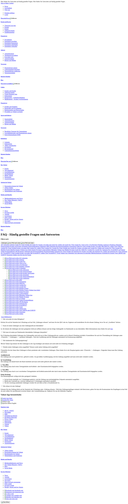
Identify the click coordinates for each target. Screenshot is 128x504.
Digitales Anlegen (103, 245)
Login (6, 14)
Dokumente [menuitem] (7, 422)
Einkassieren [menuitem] (8, 96)
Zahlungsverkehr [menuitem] (9, 30)
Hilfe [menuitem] (5, 414)
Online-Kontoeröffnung (8, 251)
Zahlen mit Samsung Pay (110, 251)
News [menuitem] (6, 211)
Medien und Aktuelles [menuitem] (6, 194)
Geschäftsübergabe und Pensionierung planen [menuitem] (17, 133)
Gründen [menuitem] (7, 142)
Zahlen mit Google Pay (105, 248)
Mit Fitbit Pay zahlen (108, 246)
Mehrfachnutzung (96, 253)
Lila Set (19, 255)
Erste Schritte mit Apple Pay (30, 245)
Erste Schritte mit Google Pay (68, 248)
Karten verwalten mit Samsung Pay (92, 251)
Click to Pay (85, 245)
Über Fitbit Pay (118, 246)
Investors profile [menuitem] (9, 212)
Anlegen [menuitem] (3, 50)
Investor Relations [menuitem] (5, 207)
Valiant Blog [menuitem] (8, 202)
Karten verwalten (96, 246)
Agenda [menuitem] (6, 214)
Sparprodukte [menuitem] (8, 119)
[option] (16, 258)
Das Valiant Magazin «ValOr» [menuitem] (13, 200)
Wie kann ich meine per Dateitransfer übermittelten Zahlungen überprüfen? (25, 332)
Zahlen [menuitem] (2, 87)
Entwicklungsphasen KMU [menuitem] (12, 135)
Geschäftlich (8, 8)
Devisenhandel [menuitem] (8, 149)
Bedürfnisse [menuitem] (4, 138)
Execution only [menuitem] (8, 57)
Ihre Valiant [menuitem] (4, 165)
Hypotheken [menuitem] (8, 39)
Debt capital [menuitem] (8, 217)
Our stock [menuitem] (7, 221)
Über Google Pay (117, 248)
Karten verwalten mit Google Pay (87, 248)
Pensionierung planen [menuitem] (10, 68)
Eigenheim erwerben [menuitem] (10, 41)
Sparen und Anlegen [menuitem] (6, 115)
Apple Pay (18, 245)
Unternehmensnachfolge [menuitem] (11, 150)
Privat (6, 6)
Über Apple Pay (76, 245)
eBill (47, 246)
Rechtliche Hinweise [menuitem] (10, 417)
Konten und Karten (16, 246)
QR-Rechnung (19, 251)
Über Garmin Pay (46, 248)
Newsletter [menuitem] (7, 412)
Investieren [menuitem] (7, 147)
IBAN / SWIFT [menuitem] (9, 410)
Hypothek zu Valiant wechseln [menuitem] (13, 112)
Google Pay (56, 248)
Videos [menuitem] (6, 426)
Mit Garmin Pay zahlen (34, 248)
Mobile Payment (70, 250)
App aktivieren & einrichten (82, 253)
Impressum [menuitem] (7, 421)
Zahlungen (4, 243)
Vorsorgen (9, 255)
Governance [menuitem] (8, 216)
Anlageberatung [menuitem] (9, 53)
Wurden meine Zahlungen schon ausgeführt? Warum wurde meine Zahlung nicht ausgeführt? (30, 347)
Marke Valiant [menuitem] (8, 175)
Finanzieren (73, 246)
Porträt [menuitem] (6, 168)
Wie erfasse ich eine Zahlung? (12, 386)
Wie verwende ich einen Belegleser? (13, 319)
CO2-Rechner (93, 245)
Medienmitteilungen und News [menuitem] (13, 198)
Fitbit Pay (80, 246)
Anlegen (12, 245)
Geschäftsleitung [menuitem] (9, 172)
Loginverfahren (46, 250)
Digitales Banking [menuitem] (5, 76)
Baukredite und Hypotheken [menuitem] (12, 108)
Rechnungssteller (49, 251)
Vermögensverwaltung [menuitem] (11, 55)
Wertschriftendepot (34, 246)
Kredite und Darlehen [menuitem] (10, 106)
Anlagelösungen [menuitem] (9, 121)
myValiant (122, 250)
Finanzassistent (5, 246)
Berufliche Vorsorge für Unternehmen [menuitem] (15, 131)
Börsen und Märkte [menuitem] (10, 60)
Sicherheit (25, 246)
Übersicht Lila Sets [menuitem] (10, 25)
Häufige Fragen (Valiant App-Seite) (21, 250)
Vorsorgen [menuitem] (3, 64)
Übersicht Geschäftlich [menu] (7, 83)
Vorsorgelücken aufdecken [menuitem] (12, 71)
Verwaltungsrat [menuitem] (8, 170)
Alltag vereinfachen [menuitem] (10, 145)
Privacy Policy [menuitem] (8, 419)
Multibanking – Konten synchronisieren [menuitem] (16, 99)
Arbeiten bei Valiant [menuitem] (6, 182)
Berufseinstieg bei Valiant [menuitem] (12, 189)
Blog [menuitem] (2, 80)
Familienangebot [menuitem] (9, 32)
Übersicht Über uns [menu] (6, 161)
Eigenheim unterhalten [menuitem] (11, 45)
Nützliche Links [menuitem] (5, 407)
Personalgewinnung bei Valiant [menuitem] (13, 186)
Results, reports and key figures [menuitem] (13, 219)
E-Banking (112, 245)
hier (112, 329)
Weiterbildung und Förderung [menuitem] (13, 191)
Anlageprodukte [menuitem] (9, 59)
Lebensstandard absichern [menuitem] (12, 69)
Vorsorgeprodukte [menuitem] (9, 73)
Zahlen (15, 255)
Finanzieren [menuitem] (4, 36)
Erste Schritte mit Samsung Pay (72, 251)
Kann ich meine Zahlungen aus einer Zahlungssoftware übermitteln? (23, 325)
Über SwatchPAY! (51, 253)
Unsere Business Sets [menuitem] (10, 94)
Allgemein (118, 245)
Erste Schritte (87, 246)
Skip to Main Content (7, 3)
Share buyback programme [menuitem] (12, 222)
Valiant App (64, 253)
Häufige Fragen (5, 250)
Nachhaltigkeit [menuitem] (8, 174)
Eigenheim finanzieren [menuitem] (11, 43)
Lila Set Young (26, 255)
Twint (59, 253)
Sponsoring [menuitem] (7, 177)
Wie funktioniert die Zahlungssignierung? (15, 340)
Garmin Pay (4, 248)
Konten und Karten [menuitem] (6, 22)
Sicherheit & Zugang (108, 253)
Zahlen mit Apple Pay (64, 245)
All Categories (5, 245)
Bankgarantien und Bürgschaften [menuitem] (14, 110)
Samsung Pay (106, 250)
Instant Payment (37, 250)
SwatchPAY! (115, 250)
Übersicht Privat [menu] (5, 18)
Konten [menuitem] (6, 27)
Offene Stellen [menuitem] (8, 188)
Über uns (7, 10)
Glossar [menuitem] (6, 424)
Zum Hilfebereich (6, 317)
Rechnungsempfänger (62, 246)
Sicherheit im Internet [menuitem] (10, 416)
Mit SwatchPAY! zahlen (37, 253)
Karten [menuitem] (6, 29)
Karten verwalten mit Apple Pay (48, 245)
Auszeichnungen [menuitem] (9, 179)
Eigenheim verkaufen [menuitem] (10, 46)
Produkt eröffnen (9, 13)
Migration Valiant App (58, 250)
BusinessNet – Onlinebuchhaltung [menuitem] (14, 97)
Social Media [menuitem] (8, 203)
